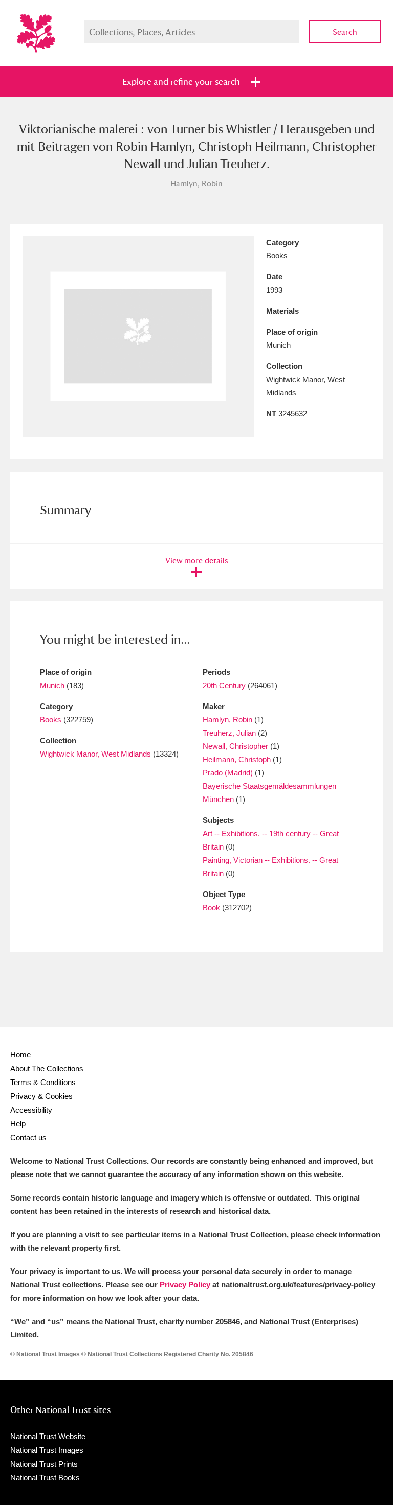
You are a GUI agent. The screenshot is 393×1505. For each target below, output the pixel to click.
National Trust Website (47, 1436)
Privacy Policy (185, 1284)
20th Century (224, 685)
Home (20, 1054)
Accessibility (31, 1110)
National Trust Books (45, 1477)
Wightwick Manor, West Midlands (95, 753)
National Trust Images (46, 1450)
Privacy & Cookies (41, 1096)
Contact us (28, 1137)
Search (345, 32)
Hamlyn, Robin (227, 719)
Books (50, 719)
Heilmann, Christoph (237, 759)
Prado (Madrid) (228, 772)
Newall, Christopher (235, 746)
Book (211, 907)
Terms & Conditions (43, 1082)
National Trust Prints (44, 1464)
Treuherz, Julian (229, 732)
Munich (52, 685)
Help (18, 1123)
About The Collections (46, 1068)
